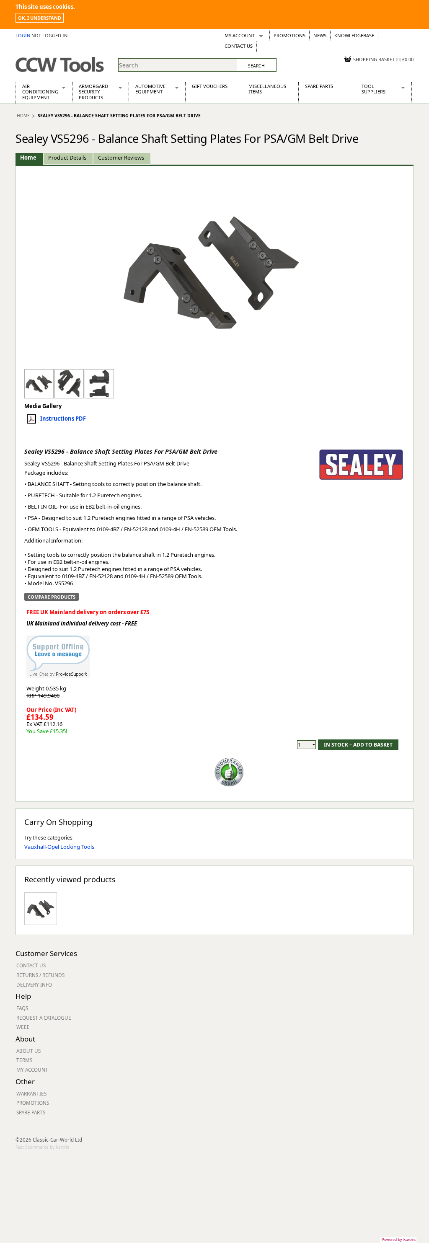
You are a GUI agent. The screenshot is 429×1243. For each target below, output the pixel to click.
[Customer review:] (229, 771)
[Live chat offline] (58, 652)
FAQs (22, 1008)
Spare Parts (319, 86)
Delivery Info (34, 984)
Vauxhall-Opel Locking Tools (59, 846)
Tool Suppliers (373, 89)
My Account (240, 35)
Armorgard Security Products (93, 92)
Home (23, 116)
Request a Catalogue (43, 1017)
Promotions (289, 35)
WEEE (23, 1026)
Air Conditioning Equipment (40, 92)
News (319, 35)
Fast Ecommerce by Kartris (42, 1147)
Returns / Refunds (40, 975)
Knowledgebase (354, 35)
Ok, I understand (39, 18)
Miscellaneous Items (267, 89)
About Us (28, 1050)
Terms (24, 1060)
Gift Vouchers (209, 86)
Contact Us (239, 46)
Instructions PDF (63, 418)
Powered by (399, 1240)
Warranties (31, 1093)
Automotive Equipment (150, 89)
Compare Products (51, 597)
